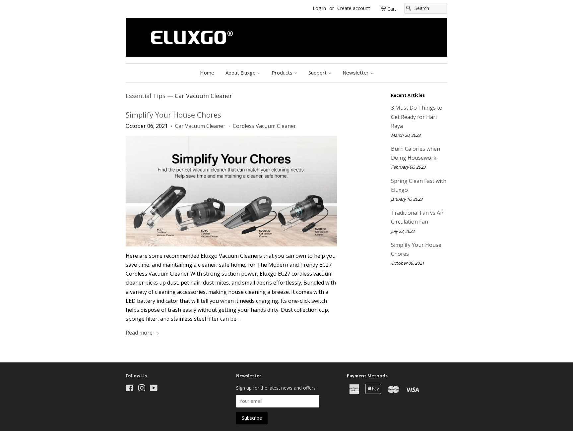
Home (207, 72)
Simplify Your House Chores (173, 115)
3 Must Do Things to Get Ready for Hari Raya (416, 116)
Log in (319, 8)
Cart (391, 9)
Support (318, 72)
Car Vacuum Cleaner (200, 126)
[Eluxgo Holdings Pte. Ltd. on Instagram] (141, 389)
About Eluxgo (241, 72)
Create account (353, 8)
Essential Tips (145, 96)
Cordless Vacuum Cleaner (264, 126)
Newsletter (356, 72)
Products (283, 72)
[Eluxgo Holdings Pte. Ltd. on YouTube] (154, 389)
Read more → (142, 332)
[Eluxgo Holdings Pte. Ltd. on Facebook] (129, 389)
